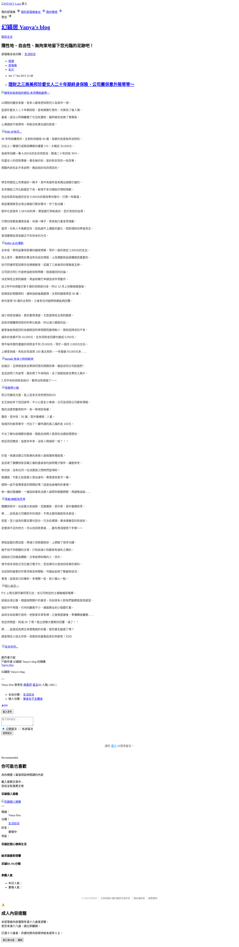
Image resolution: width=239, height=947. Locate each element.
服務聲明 (152, 898)
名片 (11, 69)
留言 (35, 684)
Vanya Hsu (7, 665)
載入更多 (7, 711)
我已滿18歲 (8, 940)
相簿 (11, 61)
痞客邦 (27, 684)
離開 (20, 940)
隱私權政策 (139, 898)
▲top (4, 704)
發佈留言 (7, 733)
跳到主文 (7, 36)
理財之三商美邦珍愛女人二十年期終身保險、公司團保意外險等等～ (71, 84)
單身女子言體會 (33, 698)
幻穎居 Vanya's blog (25, 27)
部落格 (12, 65)
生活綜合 (30, 54)
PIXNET (93, 898)
